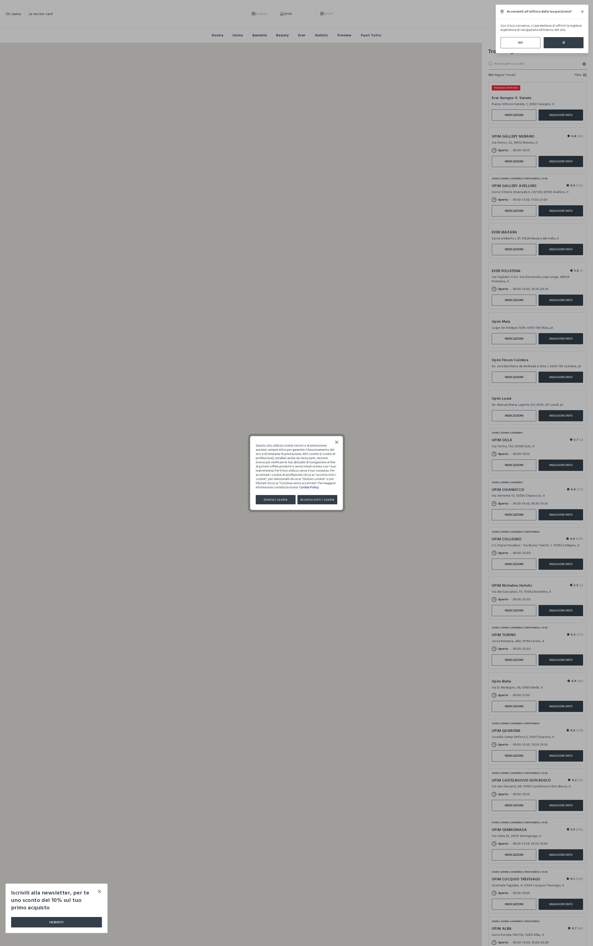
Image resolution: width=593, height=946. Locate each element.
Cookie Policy (309, 487)
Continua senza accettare (336, 443)
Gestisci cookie (276, 499)
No (520, 42)
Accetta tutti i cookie (317, 499)
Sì (563, 42)
